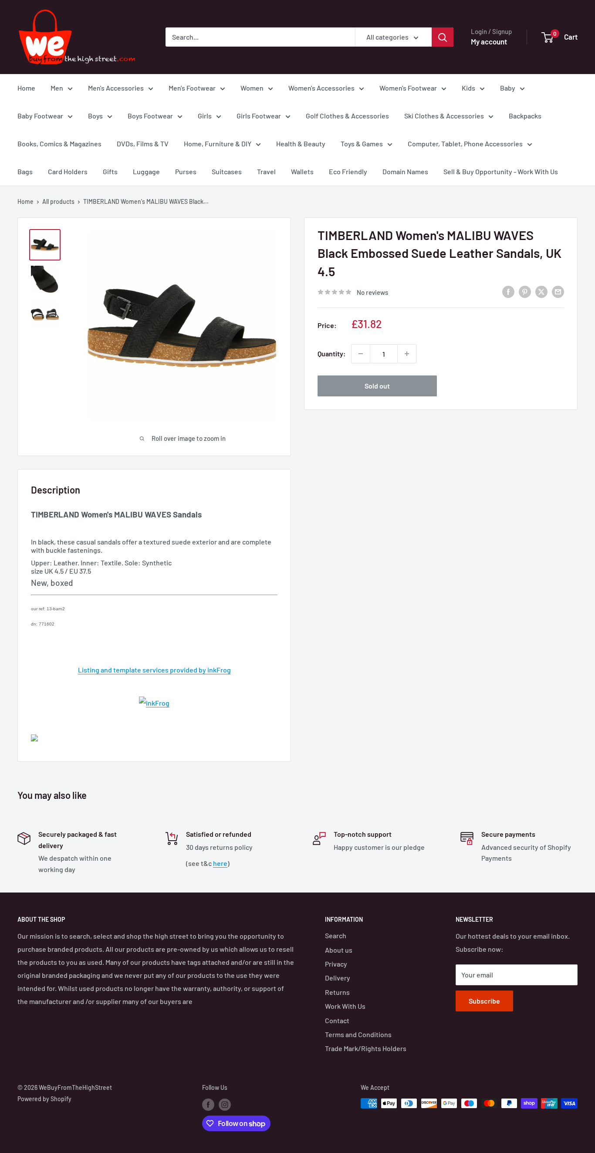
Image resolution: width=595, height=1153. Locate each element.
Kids (468, 88)
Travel (266, 171)
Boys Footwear (150, 116)
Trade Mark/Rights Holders (365, 1048)
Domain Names (405, 171)
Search (335, 935)
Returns (337, 992)
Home (26, 88)
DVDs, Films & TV (143, 143)
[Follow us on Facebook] (208, 1104)
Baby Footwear (40, 116)
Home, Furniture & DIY (217, 143)
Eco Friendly (348, 171)
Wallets (302, 171)
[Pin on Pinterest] (525, 291)
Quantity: (332, 353)
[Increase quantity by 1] (407, 354)
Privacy (336, 964)
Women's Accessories (321, 88)
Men (57, 88)
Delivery (337, 978)
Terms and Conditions (358, 1034)
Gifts (110, 171)
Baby (507, 88)
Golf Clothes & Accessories (347, 116)
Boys (95, 116)
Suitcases (227, 171)
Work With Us (345, 1006)
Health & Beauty (300, 143)
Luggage (146, 171)
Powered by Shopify (44, 1098)
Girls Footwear (259, 116)
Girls (205, 116)
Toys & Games (362, 143)
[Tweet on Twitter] (541, 291)
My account (489, 41)
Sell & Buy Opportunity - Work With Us (500, 171)
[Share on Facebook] (508, 291)
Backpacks (525, 116)
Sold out (377, 386)
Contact (337, 1020)
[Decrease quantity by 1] (361, 354)
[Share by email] (558, 291)
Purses (185, 171)
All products (58, 201)
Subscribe (484, 1001)
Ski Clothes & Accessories (444, 116)
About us (338, 950)
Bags (25, 171)
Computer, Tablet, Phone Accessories (465, 143)
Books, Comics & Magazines (59, 143)
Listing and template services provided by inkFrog (154, 670)
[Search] (442, 37)
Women (252, 88)
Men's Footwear (192, 88)
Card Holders (68, 171)
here (220, 863)
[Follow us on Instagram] (225, 1104)
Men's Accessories (116, 88)
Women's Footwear (408, 88)
